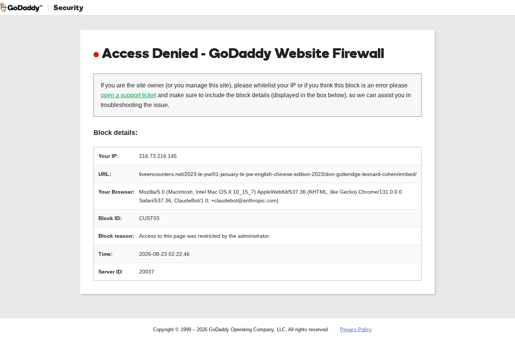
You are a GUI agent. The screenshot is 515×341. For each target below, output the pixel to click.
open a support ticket (128, 95)
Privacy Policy (356, 329)
